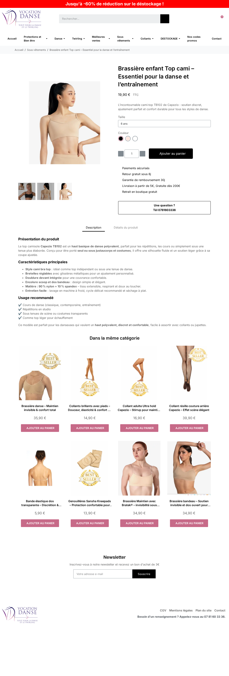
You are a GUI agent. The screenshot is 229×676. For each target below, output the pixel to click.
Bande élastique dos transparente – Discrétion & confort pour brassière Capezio (40, 505)
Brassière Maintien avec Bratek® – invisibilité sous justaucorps (139, 505)
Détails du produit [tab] (126, 227)
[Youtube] (107, 592)
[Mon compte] (209, 18)
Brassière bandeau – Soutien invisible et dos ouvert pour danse (189, 505)
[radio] (120, 138)
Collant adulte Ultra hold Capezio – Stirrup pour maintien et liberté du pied (139, 410)
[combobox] (107, 18)
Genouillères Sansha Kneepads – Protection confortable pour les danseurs (89, 505)
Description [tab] (93, 227)
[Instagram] (121, 592)
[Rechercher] (164, 18)
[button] (220, 18)
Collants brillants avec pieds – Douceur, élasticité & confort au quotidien (89, 410)
